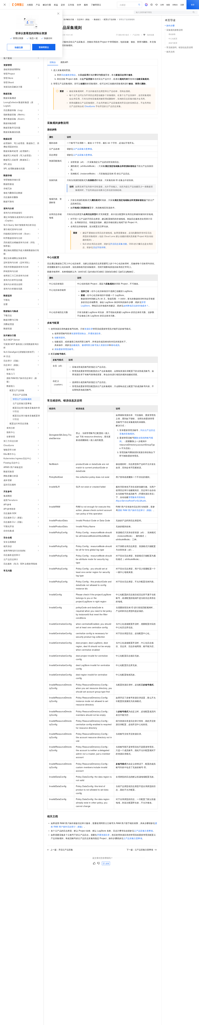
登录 (192, 4)
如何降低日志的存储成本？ (136, 305)
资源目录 (88, 328)
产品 (38, 4)
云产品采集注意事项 (82, 148)
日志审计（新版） (84, 19)
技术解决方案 (69, 19)
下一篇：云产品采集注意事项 (140, 849)
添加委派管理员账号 (63, 349)
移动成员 (115, 345)
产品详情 (136, 34)
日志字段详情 (99, 247)
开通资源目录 (94, 333)
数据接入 (97, 19)
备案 (168, 4)
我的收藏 (150, 34)
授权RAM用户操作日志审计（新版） (135, 510)
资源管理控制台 (78, 333)
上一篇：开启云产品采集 (61, 849)
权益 (56, 4)
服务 (86, 4)
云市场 (71, 4)
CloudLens (89, 106)
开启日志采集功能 (118, 243)
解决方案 (47, 4)
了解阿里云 (96, 4)
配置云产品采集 (110, 19)
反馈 (107, 863)
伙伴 (79, 4)
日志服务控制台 (68, 74)
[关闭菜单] (4, 4)
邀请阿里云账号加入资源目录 (95, 345)
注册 (182, 4)
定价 (63, 4)
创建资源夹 (59, 337)
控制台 (175, 4)
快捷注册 (19, 47)
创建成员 (75, 345)
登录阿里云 (44, 47)
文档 (162, 4)
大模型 (30, 4)
